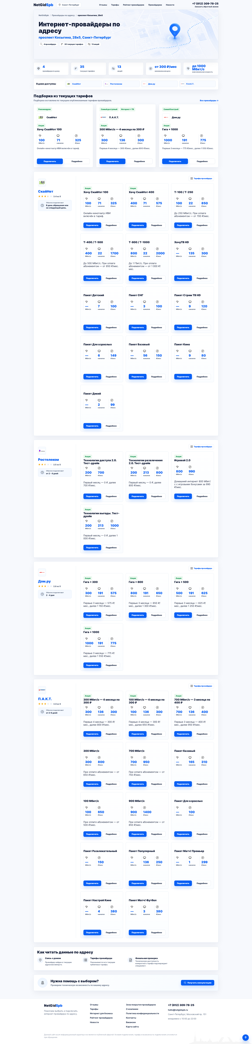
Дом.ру (151, 84)
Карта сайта (132, 1026)
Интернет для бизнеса (101, 1013)
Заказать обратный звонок (206, 7)
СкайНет (76, 84)
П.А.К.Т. (190, 84)
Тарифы (115, 5)
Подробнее (76, 161)
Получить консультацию (199, 983)
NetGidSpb (44, 15)
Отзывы (103, 5)
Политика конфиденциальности (142, 1013)
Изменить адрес (53, 52)
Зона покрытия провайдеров (141, 1004)
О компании (132, 1009)
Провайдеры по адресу (63, 15)
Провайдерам (155, 5)
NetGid (43, 5)
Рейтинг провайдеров (133, 5)
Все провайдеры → (209, 100)
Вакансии (131, 1022)
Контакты (131, 1017)
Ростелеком (116, 84)
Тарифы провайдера (203, 178)
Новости (170, 5)
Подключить (50, 161)
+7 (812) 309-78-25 (181, 1005)
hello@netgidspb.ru (178, 1010)
